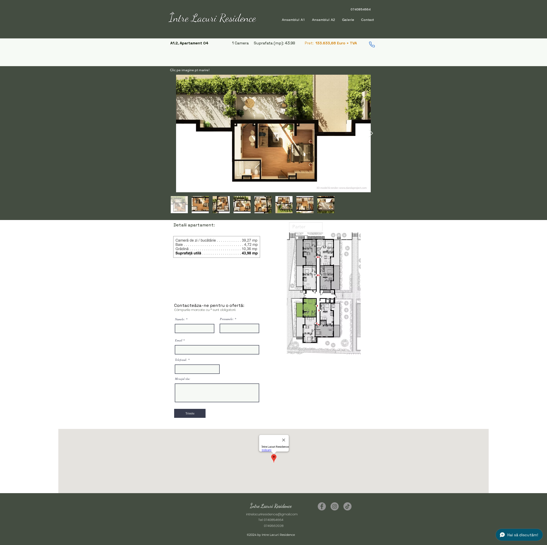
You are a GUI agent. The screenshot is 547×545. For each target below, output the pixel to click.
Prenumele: (227, 319)
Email (178, 340)
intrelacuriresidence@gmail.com (272, 514)
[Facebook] (322, 506)
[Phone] (372, 44)
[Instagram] (335, 506)
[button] (323, 20)
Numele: (180, 319)
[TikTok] (347, 506)
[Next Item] (370, 133)
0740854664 (273, 519)
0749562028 (271, 525)
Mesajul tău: (182, 378)
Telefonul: (181, 359)
